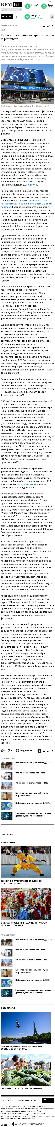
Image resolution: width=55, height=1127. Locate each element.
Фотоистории (8, 842)
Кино (3, 29)
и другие (32, 184)
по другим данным (27, 484)
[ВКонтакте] (44, 26)
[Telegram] (48, 26)
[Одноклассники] (52, 26)
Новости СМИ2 (7, 834)
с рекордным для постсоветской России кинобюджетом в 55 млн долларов (27, 203)
